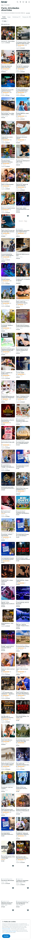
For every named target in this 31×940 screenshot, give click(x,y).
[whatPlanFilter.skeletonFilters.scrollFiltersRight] (30, 17)
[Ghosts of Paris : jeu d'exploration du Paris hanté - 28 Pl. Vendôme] (23, 778)
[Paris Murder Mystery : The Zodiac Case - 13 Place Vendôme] (23, 707)
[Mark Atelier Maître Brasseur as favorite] (13, 725)
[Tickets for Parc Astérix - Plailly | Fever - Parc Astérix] (8, 127)
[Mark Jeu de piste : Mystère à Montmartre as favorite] (13, 311)
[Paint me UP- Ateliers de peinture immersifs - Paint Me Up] (23, 175)
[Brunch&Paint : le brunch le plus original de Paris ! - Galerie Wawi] (23, 221)
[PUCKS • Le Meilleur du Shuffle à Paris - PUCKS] (8, 363)
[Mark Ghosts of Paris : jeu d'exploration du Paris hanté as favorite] (28, 773)
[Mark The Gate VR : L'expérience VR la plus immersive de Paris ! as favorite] (28, 51)
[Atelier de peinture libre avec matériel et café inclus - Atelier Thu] (8, 800)
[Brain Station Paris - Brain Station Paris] (8, 502)
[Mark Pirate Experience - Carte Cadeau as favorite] (13, 610)
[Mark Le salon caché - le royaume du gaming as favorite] (28, 265)
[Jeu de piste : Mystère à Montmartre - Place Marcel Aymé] (8, 316)
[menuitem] (4, 17)
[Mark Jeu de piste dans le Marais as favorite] (28, 632)
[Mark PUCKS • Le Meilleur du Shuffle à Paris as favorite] (13, 358)
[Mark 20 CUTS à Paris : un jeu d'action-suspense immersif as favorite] (28, 543)
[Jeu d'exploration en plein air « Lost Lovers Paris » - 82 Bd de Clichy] (23, 915)
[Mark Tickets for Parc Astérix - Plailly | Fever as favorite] (13, 122)
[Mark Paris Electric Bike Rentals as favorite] (13, 866)
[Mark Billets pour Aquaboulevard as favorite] (13, 193)
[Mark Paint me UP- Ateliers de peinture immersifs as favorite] (28, 170)
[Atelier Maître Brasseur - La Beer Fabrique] (8, 730)
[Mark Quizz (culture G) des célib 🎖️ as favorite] (13, 428)
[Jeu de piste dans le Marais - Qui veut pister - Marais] (23, 637)
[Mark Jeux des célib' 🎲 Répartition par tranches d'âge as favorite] (13, 702)
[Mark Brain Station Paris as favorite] (13, 497)
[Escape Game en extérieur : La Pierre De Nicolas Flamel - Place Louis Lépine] (23, 316)
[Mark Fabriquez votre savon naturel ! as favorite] (28, 122)
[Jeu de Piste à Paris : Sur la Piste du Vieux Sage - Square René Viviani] (23, 730)
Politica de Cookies (6, 928)
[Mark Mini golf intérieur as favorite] (13, 265)
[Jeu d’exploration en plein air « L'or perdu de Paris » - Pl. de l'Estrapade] (23, 433)
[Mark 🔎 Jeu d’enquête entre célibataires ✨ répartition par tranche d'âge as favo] (13, 678)
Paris (2, 5)
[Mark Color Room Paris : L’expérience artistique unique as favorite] (13, 146)
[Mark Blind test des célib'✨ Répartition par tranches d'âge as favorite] (28, 842)
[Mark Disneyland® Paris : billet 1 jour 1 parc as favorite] (28, 99)
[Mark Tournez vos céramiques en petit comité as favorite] (28, 146)
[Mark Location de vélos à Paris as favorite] (13, 910)
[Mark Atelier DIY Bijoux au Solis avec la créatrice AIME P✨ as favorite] (13, 749)
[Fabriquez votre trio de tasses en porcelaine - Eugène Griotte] (8, 893)
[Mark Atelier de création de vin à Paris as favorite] (28, 240)
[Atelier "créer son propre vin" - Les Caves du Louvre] (23, 659)
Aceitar (6, 936)
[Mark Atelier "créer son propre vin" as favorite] (28, 654)
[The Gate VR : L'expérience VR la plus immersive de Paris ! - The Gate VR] (23, 56)
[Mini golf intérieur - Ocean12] (8, 270)
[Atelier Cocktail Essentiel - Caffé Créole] (8, 175)
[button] (7, 5)
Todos (4, 17)
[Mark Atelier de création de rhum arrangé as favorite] (13, 654)
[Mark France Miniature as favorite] (13, 287)
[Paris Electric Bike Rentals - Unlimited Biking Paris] (8, 871)
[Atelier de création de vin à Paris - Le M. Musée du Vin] (23, 245)
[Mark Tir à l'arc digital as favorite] (28, 358)
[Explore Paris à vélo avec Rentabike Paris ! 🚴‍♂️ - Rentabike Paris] (23, 479)
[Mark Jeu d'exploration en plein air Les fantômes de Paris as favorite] (13, 543)
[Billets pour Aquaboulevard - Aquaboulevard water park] (8, 198)
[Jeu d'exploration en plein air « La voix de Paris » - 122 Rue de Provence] (23, 525)
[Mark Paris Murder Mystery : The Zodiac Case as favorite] (28, 702)
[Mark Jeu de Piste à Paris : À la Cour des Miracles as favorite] (28, 888)
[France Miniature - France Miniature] (8, 292)
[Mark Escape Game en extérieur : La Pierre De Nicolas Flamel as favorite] (28, 311)
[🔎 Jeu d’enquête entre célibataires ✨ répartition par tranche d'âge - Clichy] (8, 683)
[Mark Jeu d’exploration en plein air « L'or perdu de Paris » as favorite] (28, 428)
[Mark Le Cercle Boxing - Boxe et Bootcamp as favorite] (28, 588)
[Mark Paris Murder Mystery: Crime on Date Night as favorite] (13, 842)
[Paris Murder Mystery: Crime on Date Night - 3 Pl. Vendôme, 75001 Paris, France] (8, 847)
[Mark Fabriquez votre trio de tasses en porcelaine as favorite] (13, 888)
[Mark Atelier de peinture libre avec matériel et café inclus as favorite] (13, 795)
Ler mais (28, 12)
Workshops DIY (16, 17)
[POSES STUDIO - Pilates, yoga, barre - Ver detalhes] (8, 571)
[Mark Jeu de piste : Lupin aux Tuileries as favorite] (13, 773)
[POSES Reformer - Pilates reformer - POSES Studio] (23, 571)
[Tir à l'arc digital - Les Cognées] (23, 363)
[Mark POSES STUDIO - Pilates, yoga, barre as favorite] (13, 566)
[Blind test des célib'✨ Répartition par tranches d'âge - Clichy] (23, 847)
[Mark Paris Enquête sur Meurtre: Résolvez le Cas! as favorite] (13, 405)
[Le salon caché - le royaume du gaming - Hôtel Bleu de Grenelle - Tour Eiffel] (23, 270)
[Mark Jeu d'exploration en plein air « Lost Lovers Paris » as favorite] (28, 910)
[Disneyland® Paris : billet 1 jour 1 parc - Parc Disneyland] (23, 104)
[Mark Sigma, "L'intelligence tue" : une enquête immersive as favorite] (28, 382)
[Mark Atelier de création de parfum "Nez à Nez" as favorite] (13, 51)
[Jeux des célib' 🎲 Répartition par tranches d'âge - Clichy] (8, 707)
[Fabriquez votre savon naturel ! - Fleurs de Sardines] (23, 127)
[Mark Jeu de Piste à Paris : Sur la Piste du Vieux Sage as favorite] (28, 725)
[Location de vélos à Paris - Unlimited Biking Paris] (8, 915)
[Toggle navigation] (29, 2)
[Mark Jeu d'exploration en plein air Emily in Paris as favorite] (28, 451)
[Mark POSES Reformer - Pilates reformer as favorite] (28, 566)
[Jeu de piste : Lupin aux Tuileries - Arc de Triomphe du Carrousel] (8, 778)
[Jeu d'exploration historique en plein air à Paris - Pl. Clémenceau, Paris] (8, 824)
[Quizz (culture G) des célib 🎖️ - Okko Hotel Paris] (8, 433)
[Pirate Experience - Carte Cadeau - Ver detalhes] (8, 615)
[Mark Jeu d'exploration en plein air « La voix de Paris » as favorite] (28, 520)
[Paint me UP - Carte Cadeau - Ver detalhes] (8, 33)
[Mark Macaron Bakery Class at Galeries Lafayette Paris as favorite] (28, 334)
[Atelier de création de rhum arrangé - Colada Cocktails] (8, 659)
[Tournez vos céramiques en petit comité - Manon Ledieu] (23, 151)
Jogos (9, 17)
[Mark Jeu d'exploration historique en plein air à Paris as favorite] (13, 819)
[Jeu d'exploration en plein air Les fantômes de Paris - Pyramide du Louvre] (8, 549)
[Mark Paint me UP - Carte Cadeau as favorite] (13, 28)
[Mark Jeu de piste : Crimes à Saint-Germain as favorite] (13, 520)
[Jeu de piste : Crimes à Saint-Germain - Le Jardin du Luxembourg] (8, 525)
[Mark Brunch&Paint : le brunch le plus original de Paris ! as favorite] (28, 216)
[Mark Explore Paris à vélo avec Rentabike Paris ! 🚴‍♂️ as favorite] (28, 474)
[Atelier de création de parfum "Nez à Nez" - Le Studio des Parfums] (8, 56)
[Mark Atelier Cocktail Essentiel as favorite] (13, 170)
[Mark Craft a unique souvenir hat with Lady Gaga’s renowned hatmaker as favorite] (13, 216)
